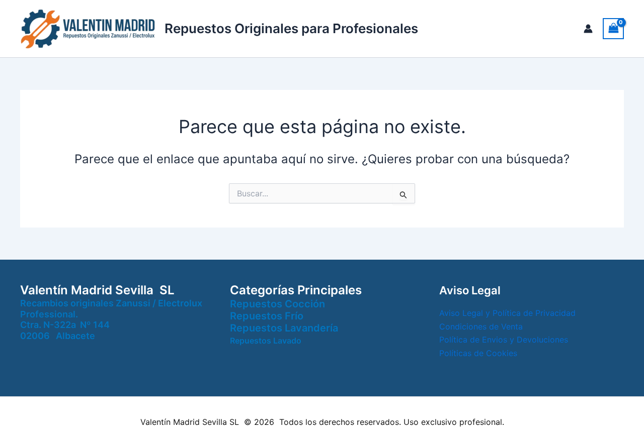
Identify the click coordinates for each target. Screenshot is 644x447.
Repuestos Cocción (277, 304)
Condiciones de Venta (481, 326)
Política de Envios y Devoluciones (503, 339)
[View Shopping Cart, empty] (613, 28)
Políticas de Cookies (478, 353)
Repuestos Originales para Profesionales (291, 28)
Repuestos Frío (266, 316)
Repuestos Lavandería (284, 328)
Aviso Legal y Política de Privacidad (507, 313)
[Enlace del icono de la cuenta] (588, 28)
